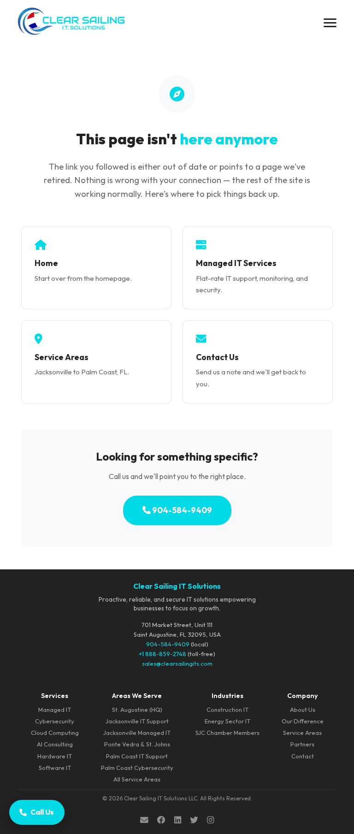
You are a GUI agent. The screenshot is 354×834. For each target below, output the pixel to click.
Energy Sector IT (227, 721)
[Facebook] (161, 820)
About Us (302, 709)
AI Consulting (55, 744)
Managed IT (54, 709)
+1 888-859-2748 (162, 653)
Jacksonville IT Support (137, 721)
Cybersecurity (54, 721)
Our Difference (303, 721)
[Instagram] (210, 820)
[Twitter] (194, 820)
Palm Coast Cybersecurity (137, 767)
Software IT (55, 767)
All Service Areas (136, 779)
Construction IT (227, 709)
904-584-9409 (181, 510)
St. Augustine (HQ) (137, 709)
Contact (302, 756)
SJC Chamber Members (227, 732)
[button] (330, 22)
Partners (302, 744)
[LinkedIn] (177, 820)
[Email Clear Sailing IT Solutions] (144, 820)
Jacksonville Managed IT (137, 732)
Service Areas (302, 732)
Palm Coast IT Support (137, 756)
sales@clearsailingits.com (177, 663)
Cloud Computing (55, 732)
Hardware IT (54, 756)
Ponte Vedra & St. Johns (137, 744)
